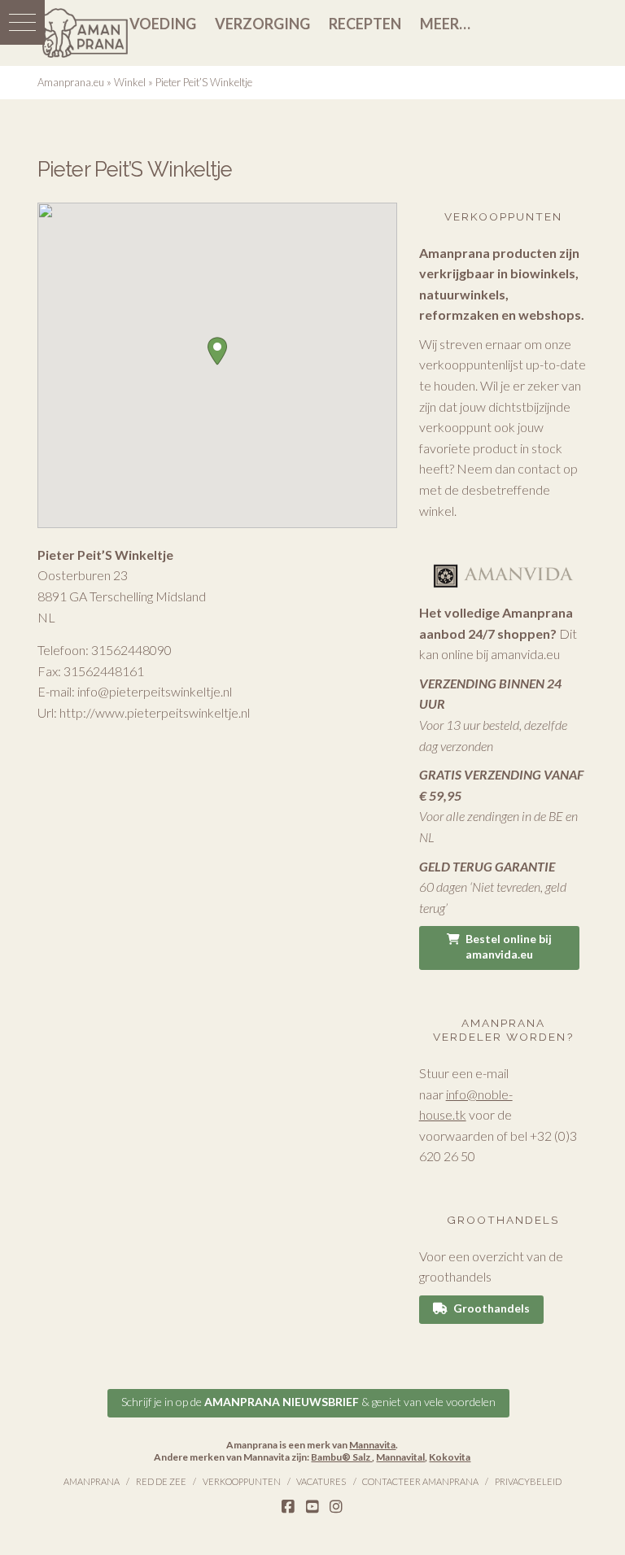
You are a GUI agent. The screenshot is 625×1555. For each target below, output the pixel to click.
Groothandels (491, 1308)
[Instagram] (336, 1507)
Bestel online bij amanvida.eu (508, 946)
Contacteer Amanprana (420, 1481)
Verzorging (262, 24)
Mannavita (372, 1445)
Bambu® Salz (341, 1457)
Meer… (445, 24)
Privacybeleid (528, 1481)
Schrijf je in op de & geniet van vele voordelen (308, 1402)
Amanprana (91, 1481)
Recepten (365, 24)
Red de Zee (161, 1481)
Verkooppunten (242, 1481)
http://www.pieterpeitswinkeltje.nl (154, 712)
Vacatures (321, 1481)
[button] (22, 22)
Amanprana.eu (70, 82)
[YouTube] (312, 1507)
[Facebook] (288, 1507)
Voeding (162, 24)
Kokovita (449, 1457)
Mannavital (400, 1457)
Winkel (130, 82)
